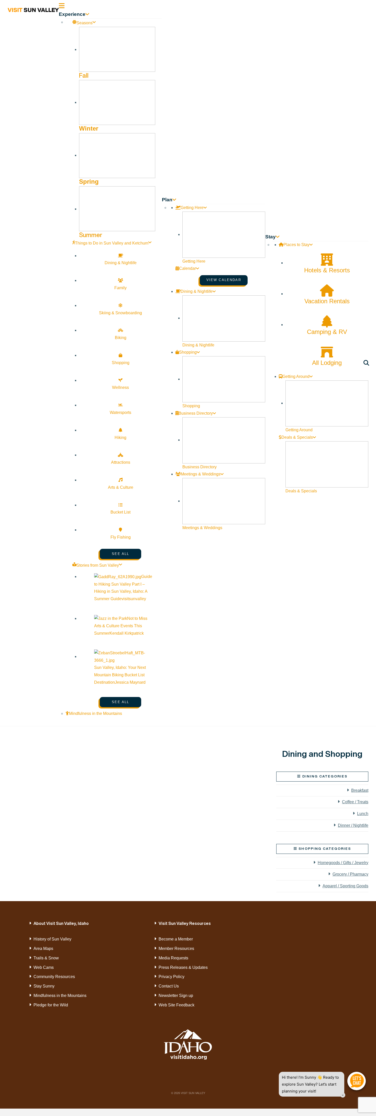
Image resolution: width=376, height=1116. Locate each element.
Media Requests (173, 958)
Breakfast (359, 790)
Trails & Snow (46, 958)
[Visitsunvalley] (367, 364)
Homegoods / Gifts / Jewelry (343, 863)
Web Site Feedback (176, 1005)
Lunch (362, 813)
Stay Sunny (44, 986)
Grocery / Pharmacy (350, 874)
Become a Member (176, 939)
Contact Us (169, 986)
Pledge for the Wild (51, 1005)
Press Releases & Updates (183, 967)
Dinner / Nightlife (353, 825)
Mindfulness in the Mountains (60, 995)
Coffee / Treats (355, 802)
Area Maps (43, 948)
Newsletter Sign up (176, 995)
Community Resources (54, 976)
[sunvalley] (33, 9)
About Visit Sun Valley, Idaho (61, 923)
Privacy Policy (171, 976)
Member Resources (176, 948)
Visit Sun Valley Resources (185, 923)
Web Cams (44, 967)
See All (120, 554)
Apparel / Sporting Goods (345, 886)
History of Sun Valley (52, 939)
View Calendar (223, 280)
